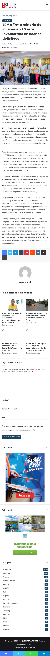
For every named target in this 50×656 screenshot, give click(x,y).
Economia (7, 607)
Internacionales (9, 581)
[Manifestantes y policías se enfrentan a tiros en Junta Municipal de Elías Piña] (37, 305)
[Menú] (47, 6)
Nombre (5, 400)
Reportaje (6, 614)
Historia (6, 599)
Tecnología (7, 611)
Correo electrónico (9, 409)
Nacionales (7, 569)
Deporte (6, 596)
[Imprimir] (4, 257)
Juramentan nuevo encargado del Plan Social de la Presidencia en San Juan (12, 346)
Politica (6, 584)
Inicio (6, 16)
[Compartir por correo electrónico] (43, 252)
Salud (5, 592)
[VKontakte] (38, 252)
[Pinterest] (26, 252)
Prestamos (7, 626)
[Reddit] (32, 252)
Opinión (6, 588)
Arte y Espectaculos (10, 603)
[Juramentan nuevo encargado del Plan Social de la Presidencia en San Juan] (13, 335)
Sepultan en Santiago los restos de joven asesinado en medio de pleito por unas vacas (36, 346)
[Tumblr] (21, 252)
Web (3, 418)
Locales (6, 622)
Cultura (6, 629)
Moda (5, 618)
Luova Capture (29, 648)
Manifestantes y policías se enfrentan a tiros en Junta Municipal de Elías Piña (36, 316)
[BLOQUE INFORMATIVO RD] (9, 5)
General (6, 577)
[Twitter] (10, 252)
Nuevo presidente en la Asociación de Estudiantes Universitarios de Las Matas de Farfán (11, 317)
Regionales (13, 16)
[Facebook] (4, 252)
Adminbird (8, 44)
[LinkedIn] (15, 252)
